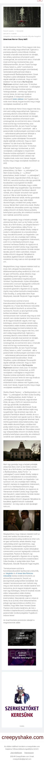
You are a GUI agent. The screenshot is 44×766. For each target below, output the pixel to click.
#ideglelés (6, 36)
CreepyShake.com (22, 756)
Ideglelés (9, 573)
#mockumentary (15, 36)
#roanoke (25, 36)
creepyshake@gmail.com (22, 759)
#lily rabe (31, 36)
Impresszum (29, 753)
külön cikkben (18, 99)
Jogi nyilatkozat (16, 753)
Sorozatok (20, 31)
